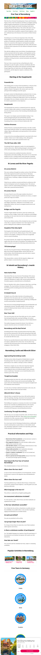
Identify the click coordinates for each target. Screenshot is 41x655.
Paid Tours (22, 11)
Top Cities (8, 11)
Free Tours (15, 11)
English (32, 11)
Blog (27, 11)
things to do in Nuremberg (30, 416)
